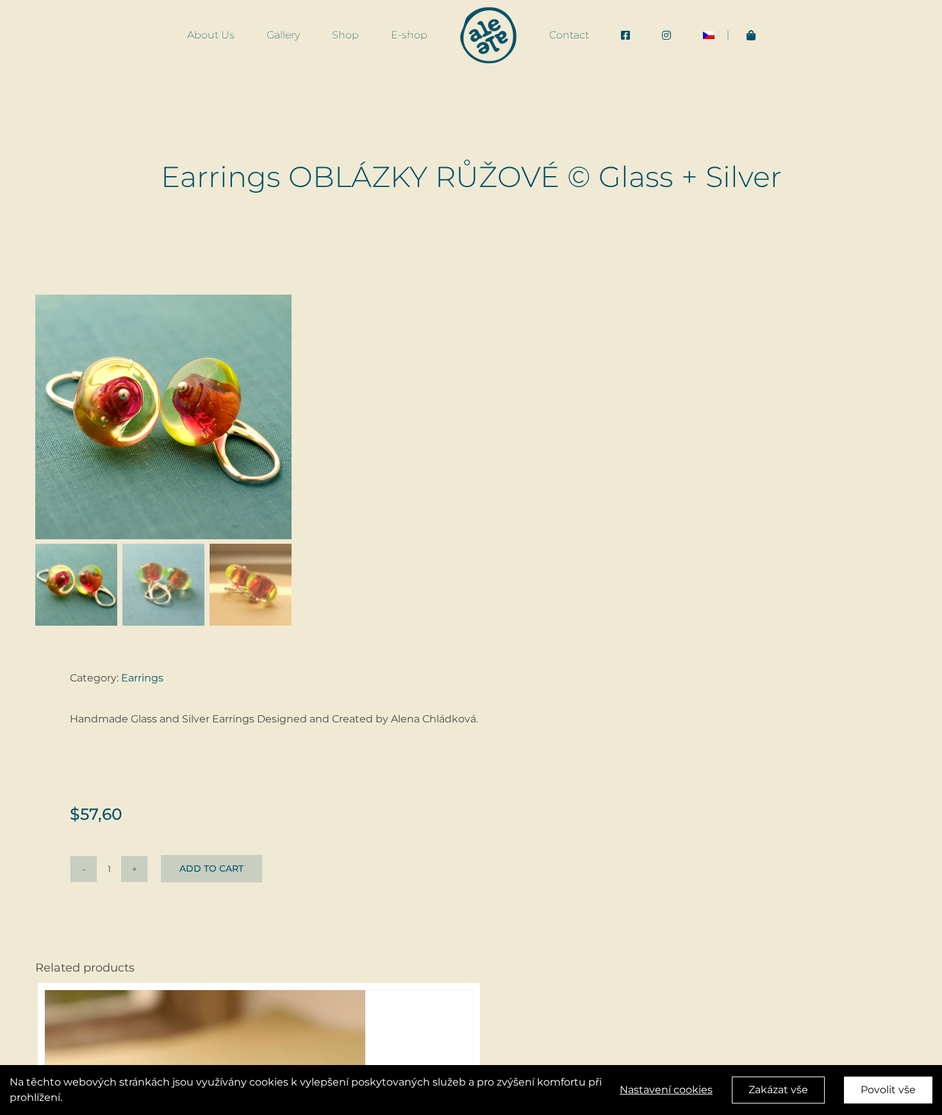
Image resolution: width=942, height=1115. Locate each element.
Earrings (142, 678)
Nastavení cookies (666, 1090)
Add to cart (211, 868)
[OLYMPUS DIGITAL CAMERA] (163, 417)
